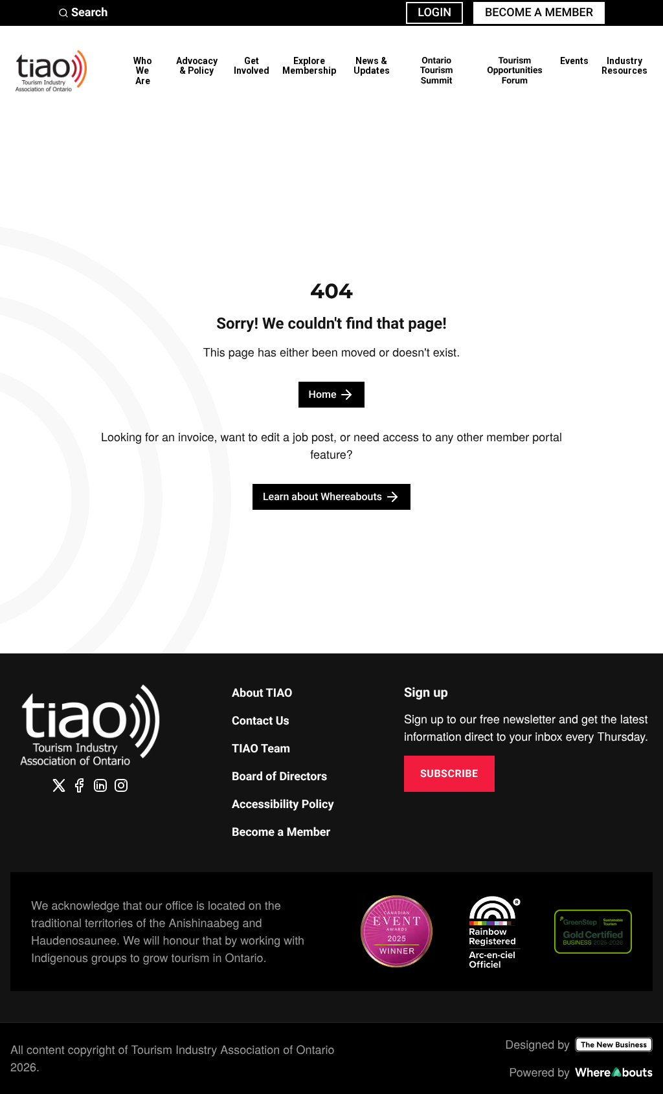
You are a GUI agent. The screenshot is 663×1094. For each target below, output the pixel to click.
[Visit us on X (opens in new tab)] (59, 785)
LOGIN (434, 12)
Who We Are (142, 71)
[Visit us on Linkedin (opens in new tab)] (100, 785)
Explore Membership (309, 66)
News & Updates (372, 66)
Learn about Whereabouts (322, 496)
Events (574, 61)
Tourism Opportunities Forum (514, 71)
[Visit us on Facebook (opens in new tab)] (79, 785)
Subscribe (449, 773)
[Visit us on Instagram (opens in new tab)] (121, 785)
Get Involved (251, 66)
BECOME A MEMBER (539, 12)
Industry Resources (624, 66)
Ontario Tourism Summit (436, 71)
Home (323, 394)
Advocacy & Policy (197, 66)
